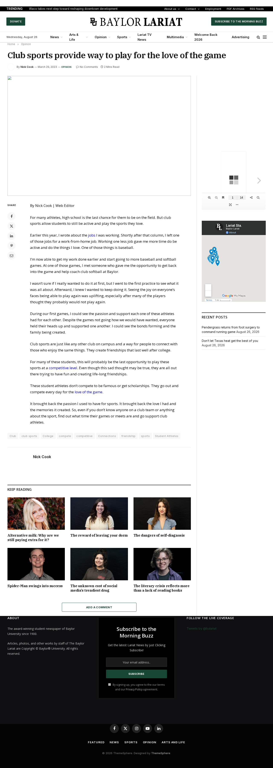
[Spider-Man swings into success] (36, 564)
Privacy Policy (134, 689)
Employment (213, 8)
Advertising (240, 37)
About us (170, 8)
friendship (128, 436)
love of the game (88, 391)
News (54, 37)
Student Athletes (166, 436)
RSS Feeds (257, 8)
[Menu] (265, 37)
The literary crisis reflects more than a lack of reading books (162, 588)
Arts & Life (73, 37)
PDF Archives (235, 8)
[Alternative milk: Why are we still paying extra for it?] (36, 513)
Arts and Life (173, 742)
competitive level (63, 367)
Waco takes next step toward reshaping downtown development (73, 8)
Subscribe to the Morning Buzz (239, 21)
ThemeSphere (160, 753)
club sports (29, 436)
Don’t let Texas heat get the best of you (230, 341)
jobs (91, 235)
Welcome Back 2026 (205, 37)
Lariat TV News (144, 37)
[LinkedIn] (11, 236)
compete (65, 436)
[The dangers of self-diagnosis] (162, 513)
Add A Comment (99, 607)
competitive (84, 436)
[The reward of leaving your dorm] (99, 513)
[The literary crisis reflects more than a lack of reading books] (162, 564)
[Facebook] (11, 216)
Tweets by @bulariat (201, 628)
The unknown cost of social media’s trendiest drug (93, 588)
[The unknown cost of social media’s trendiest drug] (99, 564)
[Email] (11, 255)
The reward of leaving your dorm (99, 535)
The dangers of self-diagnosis (159, 535)
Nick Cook (26, 66)
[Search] (258, 37)
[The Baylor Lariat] (136, 21)
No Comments (89, 66)
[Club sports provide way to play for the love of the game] (99, 136)
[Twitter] (11, 226)
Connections (107, 436)
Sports (122, 37)
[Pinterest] (11, 246)
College (48, 436)
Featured (96, 742)
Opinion (101, 37)
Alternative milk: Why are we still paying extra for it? (33, 537)
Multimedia (175, 37)
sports (145, 436)
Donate (16, 21)
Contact (190, 8)
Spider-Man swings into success (35, 586)
